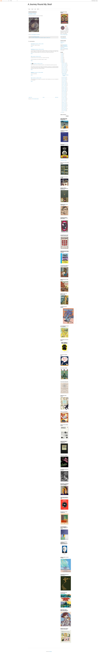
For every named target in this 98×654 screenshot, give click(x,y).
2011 (62, 58)
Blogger (51, 651)
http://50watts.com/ (63, 38)
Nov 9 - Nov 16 (64, 71)
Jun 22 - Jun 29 (64, 98)
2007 (62, 112)
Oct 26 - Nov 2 (64, 77)
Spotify (61, 49)
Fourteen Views (32, 13)
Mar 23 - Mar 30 (64, 104)
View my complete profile (63, 34)
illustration (42, 37)
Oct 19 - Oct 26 (64, 78)
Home (43, 97)
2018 (62, 53)
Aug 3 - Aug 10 (64, 91)
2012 (62, 57)
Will (31, 36)
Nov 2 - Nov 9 (64, 72)
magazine (44, 37)
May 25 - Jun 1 (64, 102)
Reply (32, 46)
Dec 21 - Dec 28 (64, 64)
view (49, 37)
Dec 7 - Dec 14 (64, 66)
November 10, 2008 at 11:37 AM (37, 63)
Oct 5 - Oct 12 (64, 80)
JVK (31, 56)
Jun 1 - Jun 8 (64, 101)
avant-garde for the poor (37, 37)
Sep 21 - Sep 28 (64, 83)
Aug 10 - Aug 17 (64, 90)
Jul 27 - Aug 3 (64, 92)
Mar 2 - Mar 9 (64, 107)
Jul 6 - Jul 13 (64, 96)
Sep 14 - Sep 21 (64, 84)
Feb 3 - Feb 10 (64, 109)
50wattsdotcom (65, 46)
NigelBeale (32, 72)
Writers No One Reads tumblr (64, 48)
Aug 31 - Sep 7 (64, 86)
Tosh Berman (33, 49)
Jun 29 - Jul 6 (64, 97)
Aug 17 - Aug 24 (64, 89)
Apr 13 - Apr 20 (64, 103)
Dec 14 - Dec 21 (64, 65)
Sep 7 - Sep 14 (64, 85)
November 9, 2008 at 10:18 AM (39, 49)
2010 (62, 59)
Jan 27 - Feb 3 (64, 110)
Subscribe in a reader (64, 160)
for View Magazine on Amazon (35, 34)
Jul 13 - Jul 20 (64, 95)
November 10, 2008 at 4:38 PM (38, 72)
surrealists (47, 37)
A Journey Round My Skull (40, 4)
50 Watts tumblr (62, 47)
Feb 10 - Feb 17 (64, 108)
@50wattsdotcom (65, 44)
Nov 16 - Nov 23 (64, 70)
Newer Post (30, 97)
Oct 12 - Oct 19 (64, 79)
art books (33, 37)
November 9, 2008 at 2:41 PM (36, 56)
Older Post (56, 97)
